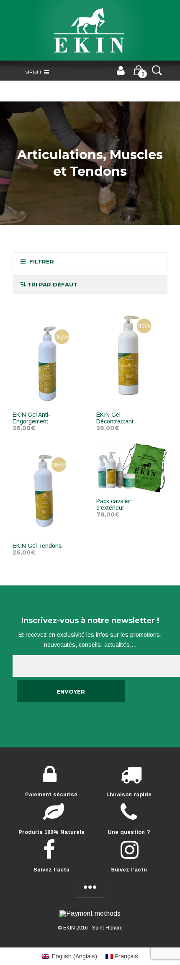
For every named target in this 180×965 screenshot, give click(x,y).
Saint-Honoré (107, 928)
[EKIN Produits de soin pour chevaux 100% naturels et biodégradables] (90, 30)
